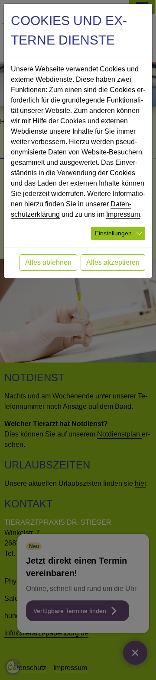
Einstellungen (113, 233)
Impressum (123, 214)
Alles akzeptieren (113, 262)
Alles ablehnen (48, 262)
